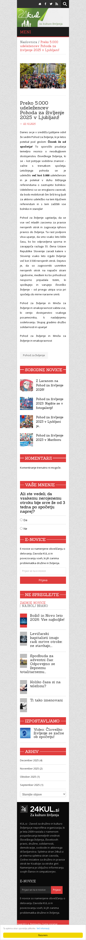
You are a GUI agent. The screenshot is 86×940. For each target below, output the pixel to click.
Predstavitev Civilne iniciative (43, 924)
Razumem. (43, 935)
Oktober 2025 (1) (30, 776)
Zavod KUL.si (23, 924)
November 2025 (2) (31, 768)
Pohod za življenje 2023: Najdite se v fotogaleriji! (49, 403)
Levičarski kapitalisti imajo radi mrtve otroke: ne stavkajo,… (46, 639)
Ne (25, 528)
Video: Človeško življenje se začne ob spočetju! (49, 733)
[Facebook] (45, 4)
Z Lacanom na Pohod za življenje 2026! (49, 385)
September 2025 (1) (31, 785)
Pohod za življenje (34, 355)
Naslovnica (28, 42)
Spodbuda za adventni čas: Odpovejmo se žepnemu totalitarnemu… (37, 663)
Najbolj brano (35, 605)
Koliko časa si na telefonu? (45, 684)
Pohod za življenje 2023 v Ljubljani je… (49, 421)
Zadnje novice (33, 602)
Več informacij (43, 928)
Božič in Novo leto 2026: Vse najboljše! (47, 617)
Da (25, 520)
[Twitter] (51, 4)
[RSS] (56, 4)
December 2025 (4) (31, 760)
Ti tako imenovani (46, 700)
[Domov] (40, 4)
